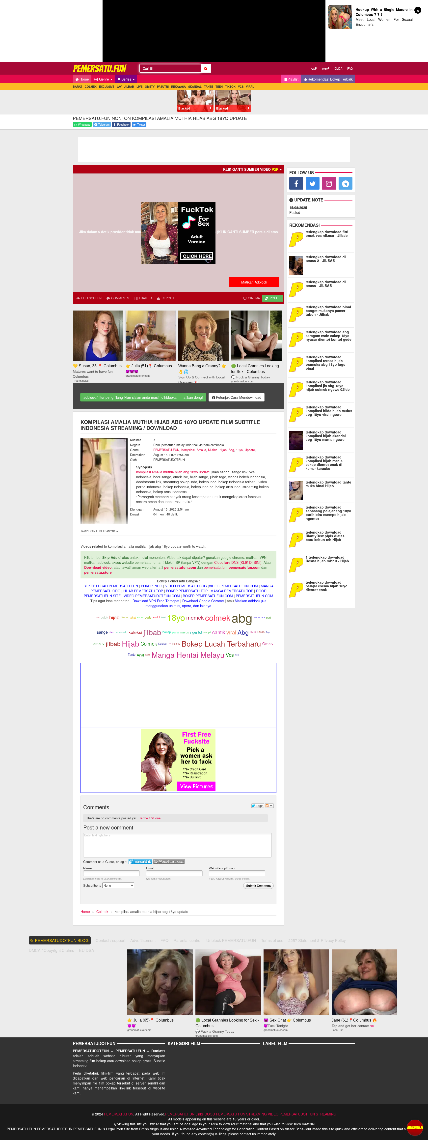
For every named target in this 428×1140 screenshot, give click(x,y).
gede (148, 617)
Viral (237, 654)
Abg (231, 450)
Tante (131, 654)
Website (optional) (222, 868)
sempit (207, 632)
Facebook (122, 124)
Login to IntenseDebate (140, 861)
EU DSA (86, 950)
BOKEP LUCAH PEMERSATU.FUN (110, 585)
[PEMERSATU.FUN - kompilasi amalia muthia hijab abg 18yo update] (100, 68)
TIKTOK (230, 86)
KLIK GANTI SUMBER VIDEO (250, 169)
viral (231, 632)
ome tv (99, 643)
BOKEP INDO (151, 585)
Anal (140, 654)
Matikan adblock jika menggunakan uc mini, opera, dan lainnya (206, 603)
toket (133, 617)
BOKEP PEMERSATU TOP (187, 590)
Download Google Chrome (203, 600)
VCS (240, 86)
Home (84, 79)
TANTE (208, 86)
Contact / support (110, 940)
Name (87, 868)
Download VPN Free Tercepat (156, 600)
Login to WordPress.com (169, 861)
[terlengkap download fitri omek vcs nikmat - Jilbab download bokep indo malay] (297, 239)
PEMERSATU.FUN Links (184, 1114)
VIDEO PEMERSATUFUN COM (233, 585)
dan (111, 632)
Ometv (267, 643)
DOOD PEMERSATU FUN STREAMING (236, 1114)
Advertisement (143, 940)
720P (314, 68)
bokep (166, 632)
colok (104, 617)
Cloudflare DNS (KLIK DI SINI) (238, 562)
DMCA (338, 68)
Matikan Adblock (254, 282)
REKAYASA (178, 86)
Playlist (293, 79)
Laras (261, 632)
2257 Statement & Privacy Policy (317, 940)
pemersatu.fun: (216, 567)
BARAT (77, 86)
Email (150, 868)
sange (102, 632)
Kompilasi (188, 450)
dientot (125, 617)
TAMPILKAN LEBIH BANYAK (98, 531)
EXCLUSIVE (106, 86)
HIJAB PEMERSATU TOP (143, 590)
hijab (114, 617)
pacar (175, 632)
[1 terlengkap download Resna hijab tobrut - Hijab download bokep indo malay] (297, 564)
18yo (239, 450)
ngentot (196, 632)
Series (126, 79)
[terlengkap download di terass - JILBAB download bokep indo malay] (297, 289)
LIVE (139, 86)
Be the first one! (149, 818)
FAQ (350, 68)
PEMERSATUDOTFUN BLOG (62, 940)
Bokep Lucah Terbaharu (221, 643)
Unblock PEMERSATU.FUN (231, 940)
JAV (119, 86)
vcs (98, 617)
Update (250, 450)
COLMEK (91, 86)
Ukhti (253, 632)
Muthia (212, 450)
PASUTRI (163, 86)
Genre (104, 79)
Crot (169, 643)
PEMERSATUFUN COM (254, 595)
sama (140, 617)
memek (195, 617)
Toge (268, 632)
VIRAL (250, 86)
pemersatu (121, 632)
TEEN (219, 86)
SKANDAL (195, 86)
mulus (184, 632)
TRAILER (145, 298)
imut (163, 617)
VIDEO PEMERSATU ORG (186, 585)
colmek (217, 617)
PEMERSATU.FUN (166, 450)
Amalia (201, 450)
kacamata (259, 617)
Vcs (230, 654)
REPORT (167, 298)
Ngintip (176, 643)
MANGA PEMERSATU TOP (232, 590)
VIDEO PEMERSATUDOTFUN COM (152, 595)
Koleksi (162, 643)
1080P (325, 68)
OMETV (150, 86)
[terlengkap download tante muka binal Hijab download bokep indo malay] (297, 489)
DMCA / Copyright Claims (51, 950)
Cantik (147, 654)
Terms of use (272, 940)
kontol (156, 617)
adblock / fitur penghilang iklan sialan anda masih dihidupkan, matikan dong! (143, 397)
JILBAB (129, 86)
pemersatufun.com (180, 567)
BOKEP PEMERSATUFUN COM (208, 595)
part (268, 617)
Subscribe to (92, 885)
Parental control (187, 940)
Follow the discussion (269, 805)
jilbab (152, 632)
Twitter (140, 124)
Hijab (223, 450)
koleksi (135, 632)
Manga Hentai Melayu (188, 654)
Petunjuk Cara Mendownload (238, 397)
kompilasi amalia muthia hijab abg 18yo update (173, 471)
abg (242, 617)
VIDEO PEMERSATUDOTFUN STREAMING (302, 1114)
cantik (218, 632)
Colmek (148, 643)
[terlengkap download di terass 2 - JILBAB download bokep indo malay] (297, 264)
